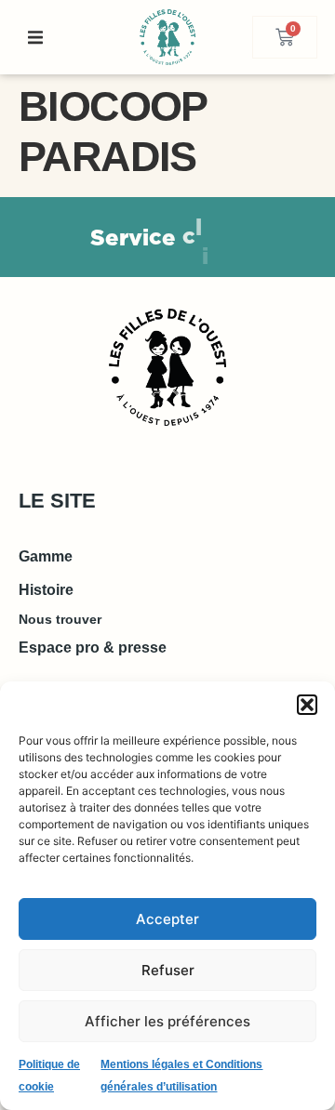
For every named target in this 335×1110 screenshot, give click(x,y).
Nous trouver (60, 619)
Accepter (167, 919)
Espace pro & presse (93, 647)
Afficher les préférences (167, 1021)
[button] (307, 704)
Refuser (167, 970)
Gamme (46, 556)
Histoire (46, 590)
